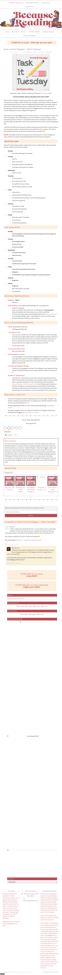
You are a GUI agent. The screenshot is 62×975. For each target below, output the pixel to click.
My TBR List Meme (34, 31)
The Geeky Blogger (46, 93)
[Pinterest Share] (16, 427)
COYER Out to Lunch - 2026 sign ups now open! (31, 43)
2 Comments (48, 52)
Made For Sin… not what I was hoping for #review (29, 540)
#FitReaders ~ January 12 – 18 (42, 488)
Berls (12, 527)
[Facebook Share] (5, 427)
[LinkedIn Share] (12, 427)
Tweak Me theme (47, 972)
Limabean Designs (47, 31)
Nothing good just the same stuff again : (31, 489)
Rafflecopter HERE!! (31, 587)
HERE (27, 403)
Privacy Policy (45, 2)
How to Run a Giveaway (31, 412)
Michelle (29, 52)
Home (7, 31)
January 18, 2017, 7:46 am (11, 544)
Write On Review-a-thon (15, 305)
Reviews (23, 31)
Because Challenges (29, 35)
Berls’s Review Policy (32, 2)
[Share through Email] (19, 427)
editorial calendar (51, 314)
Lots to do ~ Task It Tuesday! (9, 488)
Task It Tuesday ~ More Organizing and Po (52, 490)
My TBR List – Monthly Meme (16, 375)
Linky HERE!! (31, 576)
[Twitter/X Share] (8, 427)
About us (15, 31)
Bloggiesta (11, 300)
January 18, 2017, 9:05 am (13, 563)
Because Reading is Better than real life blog (24, 384)
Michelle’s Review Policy (16, 2)
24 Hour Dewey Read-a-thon (16, 349)
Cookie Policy (29, 6)
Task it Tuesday (38, 52)
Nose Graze (55, 972)
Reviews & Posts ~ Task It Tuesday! (20, 489)
